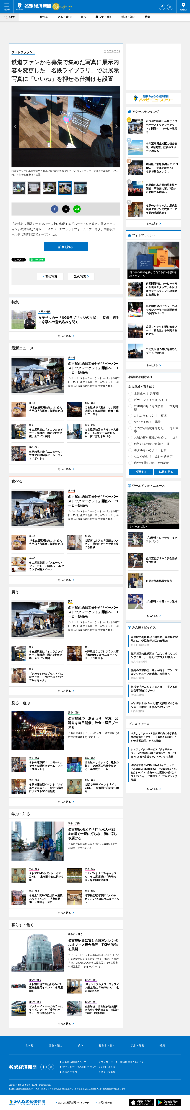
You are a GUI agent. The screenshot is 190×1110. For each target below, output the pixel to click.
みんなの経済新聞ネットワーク (27, 1102)
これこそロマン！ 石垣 (150, 415)
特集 (147, 17)
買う (83, 17)
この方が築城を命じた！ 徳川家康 (156, 429)
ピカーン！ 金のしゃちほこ (152, 399)
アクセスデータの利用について (79, 1067)
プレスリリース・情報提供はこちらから (122, 1061)
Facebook (162, 7)
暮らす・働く (104, 17)
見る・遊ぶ (64, 17)
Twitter (170, 7)
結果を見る (166, 471)
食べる (44, 17)
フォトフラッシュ (23, 52)
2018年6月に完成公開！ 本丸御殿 (156, 407)
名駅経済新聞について (74, 1061)
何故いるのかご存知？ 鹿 (152, 443)
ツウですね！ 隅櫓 (147, 421)
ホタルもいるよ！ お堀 (150, 450)
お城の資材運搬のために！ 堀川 (156, 437)
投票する (141, 471)
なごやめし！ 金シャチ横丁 (153, 456)
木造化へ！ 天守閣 (146, 393)
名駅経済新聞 (33, 6)
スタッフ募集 (108, 1071)
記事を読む (65, 247)
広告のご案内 (69, 1071)
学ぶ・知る (128, 17)
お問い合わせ (108, 1067)
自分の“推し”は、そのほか (151, 462)
